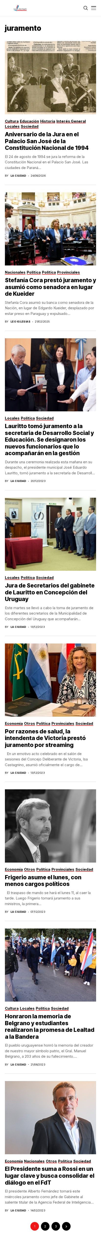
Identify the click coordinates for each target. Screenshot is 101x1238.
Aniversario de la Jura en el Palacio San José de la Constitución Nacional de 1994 (47, 141)
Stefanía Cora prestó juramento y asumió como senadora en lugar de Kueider (50, 287)
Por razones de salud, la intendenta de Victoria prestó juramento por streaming (45, 738)
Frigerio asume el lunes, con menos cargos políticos (43, 881)
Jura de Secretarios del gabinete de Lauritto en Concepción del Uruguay (50, 592)
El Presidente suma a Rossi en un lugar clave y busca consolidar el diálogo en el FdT (49, 1175)
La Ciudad (18, 175)
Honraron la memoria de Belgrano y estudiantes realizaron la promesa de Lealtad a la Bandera (49, 1026)
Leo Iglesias (20, 321)
